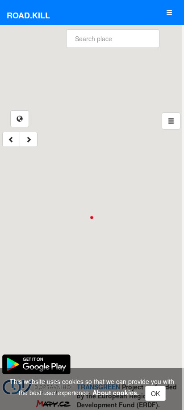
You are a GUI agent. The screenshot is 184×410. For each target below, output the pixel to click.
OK (155, 393)
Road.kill (28, 15)
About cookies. (115, 392)
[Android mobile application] (36, 363)
